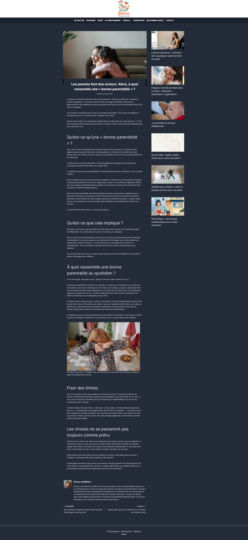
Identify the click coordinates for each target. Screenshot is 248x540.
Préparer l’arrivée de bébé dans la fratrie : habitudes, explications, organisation (167, 91)
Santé (100, 20)
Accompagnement (113, 20)
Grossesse (90, 20)
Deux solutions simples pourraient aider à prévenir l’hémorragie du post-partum (83, 509)
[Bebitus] (124, 8)
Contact (170, 20)
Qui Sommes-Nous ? (155, 20)
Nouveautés (138, 20)
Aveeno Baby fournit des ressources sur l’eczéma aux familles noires (126, 509)
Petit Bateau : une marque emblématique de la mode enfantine (164, 222)
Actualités (79, 20)
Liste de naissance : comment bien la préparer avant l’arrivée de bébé (166, 55)
